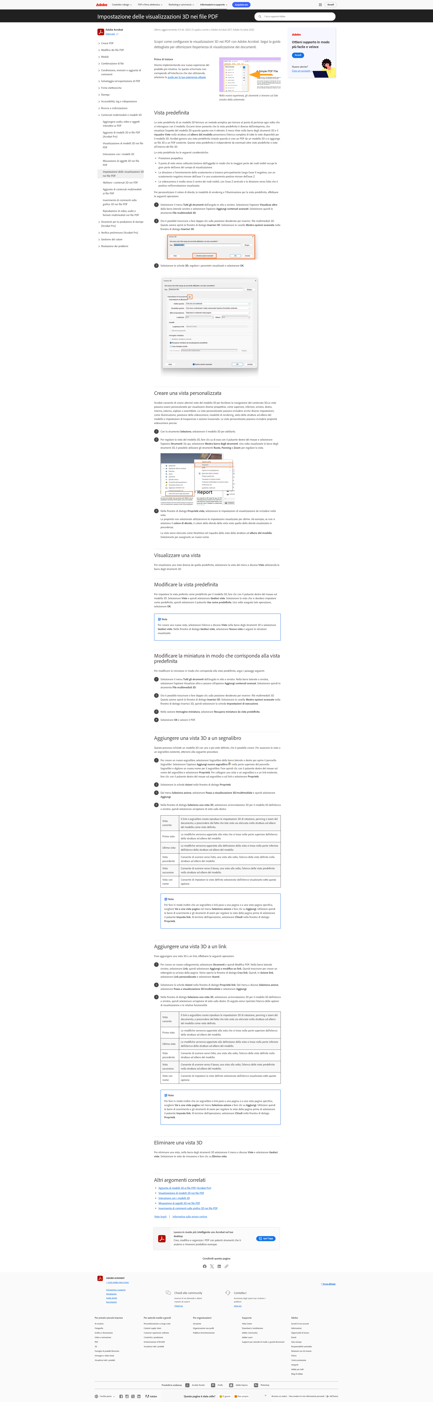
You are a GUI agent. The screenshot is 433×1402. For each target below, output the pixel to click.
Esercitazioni (111, 1302)
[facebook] (121, 1396)
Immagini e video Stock (104, 1355)
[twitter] (133, 1396)
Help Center (247, 1324)
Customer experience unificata (156, 1333)
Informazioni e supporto (212, 4)
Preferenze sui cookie (278, 1396)
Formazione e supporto (116, 1290)
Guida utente (111, 1298)
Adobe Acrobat (114, 29)
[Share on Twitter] (212, 1267)
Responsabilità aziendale (301, 1346)
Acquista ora (241, 4)
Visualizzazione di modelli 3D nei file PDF (181, 1193)
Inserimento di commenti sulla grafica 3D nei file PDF (188, 1208)
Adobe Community (250, 1333)
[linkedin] (139, 1396)
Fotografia (99, 1328)
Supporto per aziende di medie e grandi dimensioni (261, 1342)
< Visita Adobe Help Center (117, 1282)
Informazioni (296, 1328)
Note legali (160, 1216)
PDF (96, 1342)
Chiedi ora (178, 1306)
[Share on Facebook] (205, 1267)
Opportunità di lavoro (300, 1333)
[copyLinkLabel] (226, 1267)
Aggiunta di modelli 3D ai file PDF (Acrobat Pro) (184, 1188)
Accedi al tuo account (300, 1324)
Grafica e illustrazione (104, 1333)
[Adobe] (102, 4)
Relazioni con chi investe (301, 1351)
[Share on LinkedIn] (219, 1267)
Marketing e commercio (180, 4)
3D (96, 1346)
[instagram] (127, 1396)
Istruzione (197, 1324)
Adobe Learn (247, 1337)
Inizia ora (238, 1306)
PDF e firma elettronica (149, 4)
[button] (320, 4)
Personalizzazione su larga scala (157, 1324)
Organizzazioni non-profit (203, 1328)
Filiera (294, 1355)
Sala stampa (296, 1342)
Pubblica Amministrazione (204, 1333)
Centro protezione (298, 1360)
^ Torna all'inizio (328, 1284)
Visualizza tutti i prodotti (105, 1360)
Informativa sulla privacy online (190, 1216)
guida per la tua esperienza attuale (187, 77)
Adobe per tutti (297, 1369)
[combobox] (295, 16)
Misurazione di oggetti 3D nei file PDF (179, 1203)
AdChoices (334, 1396)
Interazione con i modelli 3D (174, 1198)
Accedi (330, 4)
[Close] (265, 1395)
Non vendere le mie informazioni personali (306, 1396)
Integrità (294, 1365)
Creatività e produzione (153, 1337)
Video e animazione (103, 1337)
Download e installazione (252, 1328)
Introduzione (111, 1294)
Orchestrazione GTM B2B (154, 1342)
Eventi (293, 1337)
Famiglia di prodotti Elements (107, 1351)
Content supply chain (152, 1328)
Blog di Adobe (297, 1374)
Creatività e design (120, 4)
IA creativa (99, 1324)
